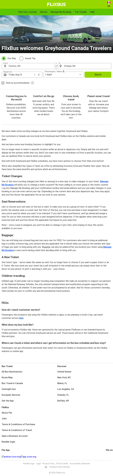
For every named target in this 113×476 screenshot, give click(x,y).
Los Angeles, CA (65, 389)
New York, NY (64, 377)
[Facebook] (106, 456)
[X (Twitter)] (109, 456)
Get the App (8, 400)
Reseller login (8, 441)
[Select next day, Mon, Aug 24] (39, 74)
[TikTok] (110, 456)
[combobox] (31, 66)
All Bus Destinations (12, 371)
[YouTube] (107, 456)
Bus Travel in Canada (12, 383)
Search (97, 74)
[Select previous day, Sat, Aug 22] (34, 74)
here (21, 318)
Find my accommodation (17, 83)
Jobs (4, 418)
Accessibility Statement (80, 463)
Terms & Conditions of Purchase (18, 424)
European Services (11, 395)
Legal (38, 463)
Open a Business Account (15, 436)
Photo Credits (62, 463)
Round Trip (30, 58)
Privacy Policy (48, 463)
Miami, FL (62, 383)
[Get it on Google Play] (11, 456)
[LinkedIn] (108, 456)
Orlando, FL (63, 395)
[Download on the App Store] (28, 456)
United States (64, 371)
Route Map (7, 377)
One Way (11, 58)
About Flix (7, 412)
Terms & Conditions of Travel (17, 430)
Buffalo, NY (63, 400)
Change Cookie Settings (59, 467)
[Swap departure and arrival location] (56, 66)
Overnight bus (9, 389)
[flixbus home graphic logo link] (56, 4)
